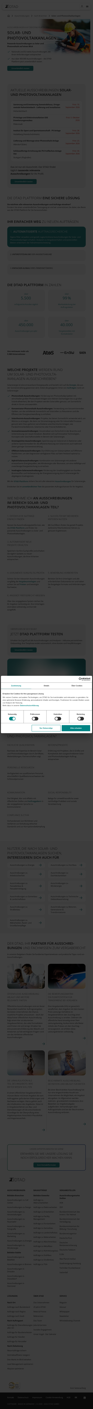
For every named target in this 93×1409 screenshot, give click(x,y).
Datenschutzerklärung (29, 705)
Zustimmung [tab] (16, 686)
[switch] (35, 718)
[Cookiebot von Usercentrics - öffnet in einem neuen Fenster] (80, 679)
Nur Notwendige (46, 728)
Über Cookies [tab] (76, 686)
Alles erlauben (76, 728)
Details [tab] (46, 686)
